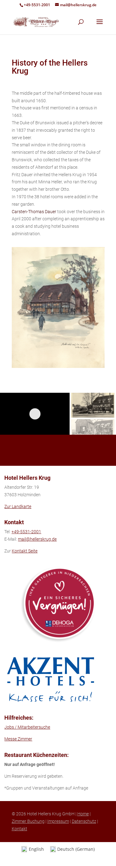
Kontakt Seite (24, 550)
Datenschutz (84, 821)
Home (83, 813)
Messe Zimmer (18, 738)
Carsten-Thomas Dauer (34, 211)
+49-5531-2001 (37, 4)
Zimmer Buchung (28, 821)
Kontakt (19, 828)
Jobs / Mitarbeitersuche (27, 727)
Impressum (58, 821)
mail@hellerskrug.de (37, 539)
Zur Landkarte (17, 506)
